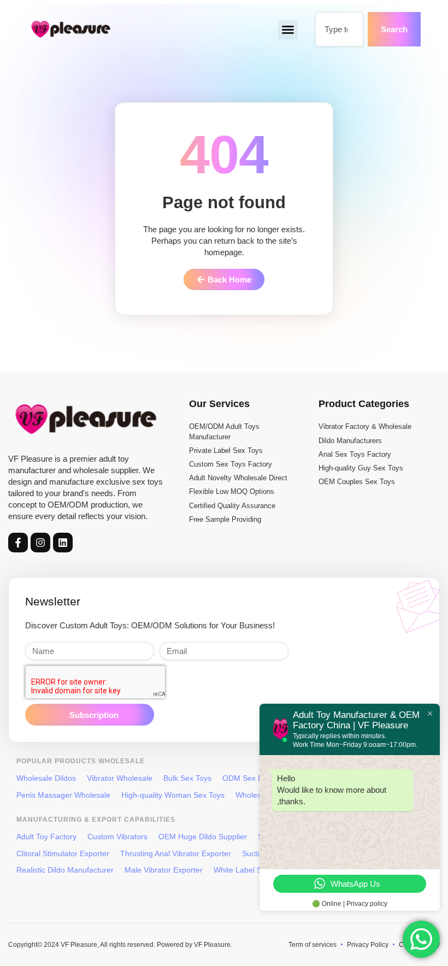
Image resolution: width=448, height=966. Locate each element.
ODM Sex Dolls (248, 778)
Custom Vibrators (117, 836)
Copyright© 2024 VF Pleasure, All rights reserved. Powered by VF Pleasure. (120, 945)
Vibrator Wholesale (119, 778)
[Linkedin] (63, 542)
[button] (288, 29)
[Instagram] (40, 542)
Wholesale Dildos (46, 778)
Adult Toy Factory (46, 836)
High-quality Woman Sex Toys (173, 795)
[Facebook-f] (18, 542)
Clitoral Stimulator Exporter (62, 853)
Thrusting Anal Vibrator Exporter (175, 853)
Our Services (219, 403)
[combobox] (339, 29)
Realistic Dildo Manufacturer (65, 869)
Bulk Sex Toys (187, 778)
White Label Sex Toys (251, 869)
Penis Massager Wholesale (63, 795)
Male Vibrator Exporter (164, 869)
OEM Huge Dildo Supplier (202, 836)
